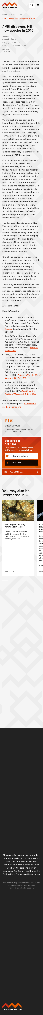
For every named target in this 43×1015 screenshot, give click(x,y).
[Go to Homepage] (21, 1006)
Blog (13, 14)
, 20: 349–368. (22, 376)
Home (4, 14)
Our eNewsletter (20, 455)
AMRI (20, 14)
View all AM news (16, 472)
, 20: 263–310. (20, 392)
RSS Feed (16, 462)
